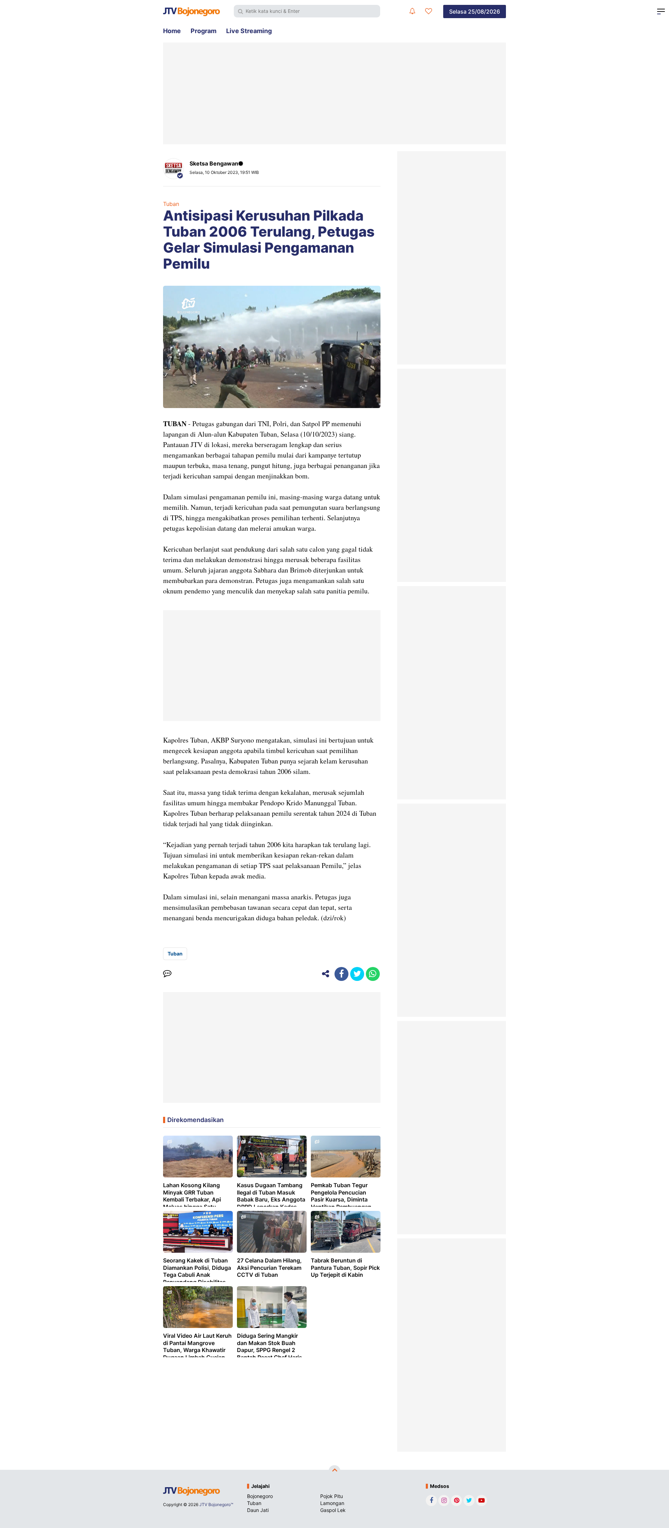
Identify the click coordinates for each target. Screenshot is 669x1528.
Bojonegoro (260, 1496)
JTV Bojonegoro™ (216, 1504)
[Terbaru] (412, 11)
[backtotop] (334, 1471)
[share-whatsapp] (373, 974)
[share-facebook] (341, 974)
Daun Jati (258, 1510)
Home (172, 30)
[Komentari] (167, 974)
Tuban (171, 203)
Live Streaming (249, 30)
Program (203, 30)
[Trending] (428, 11)
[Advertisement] (334, 93)
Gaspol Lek (333, 1510)
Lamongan (332, 1503)
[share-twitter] (357, 974)
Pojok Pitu (331, 1496)
